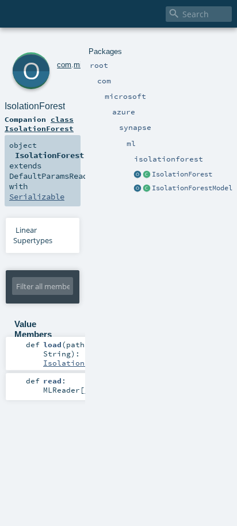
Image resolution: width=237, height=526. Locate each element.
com (64, 64)
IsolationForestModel (192, 188)
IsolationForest (182, 174)
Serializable (36, 196)
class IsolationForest (39, 123)
